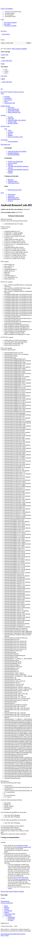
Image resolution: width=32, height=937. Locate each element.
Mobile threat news (13, 197)
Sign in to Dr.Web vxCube (15, 137)
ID (23, 92)
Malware (10, 164)
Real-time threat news (14, 199)
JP (14, 92)
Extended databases (13, 153)
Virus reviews (12, 194)
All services (11, 107)
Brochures (11, 179)
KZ (16, 92)
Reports (10, 133)
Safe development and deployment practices (13, 934)
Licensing (10, 132)
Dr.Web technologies (14, 154)
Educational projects (13, 183)
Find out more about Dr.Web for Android (12, 891)
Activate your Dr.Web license (13, 11)
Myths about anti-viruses (15, 189)
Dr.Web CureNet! (13, 123)
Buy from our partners (10, 22)
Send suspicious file (13, 109)
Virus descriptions (13, 141)
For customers (8, 910)
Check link (11, 118)
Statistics (10, 135)
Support (6, 909)
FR (11, 92)
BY (21, 92)
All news (10, 200)
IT (13, 92)
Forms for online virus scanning (17, 120)
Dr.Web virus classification (15, 161)
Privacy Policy (5, 935)
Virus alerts (11, 196)
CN (4, 92)
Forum (2, 63)
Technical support (10, 13)
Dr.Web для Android (21, 879)
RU (2, 92)
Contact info (7, 915)
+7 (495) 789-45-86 (6, 60)
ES (9, 92)
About (9, 130)
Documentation (9, 15)
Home (6, 906)
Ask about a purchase (10, 25)
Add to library (6, 34)
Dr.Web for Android (23, 847)
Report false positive (13, 110)
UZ (19, 92)
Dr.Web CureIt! (12, 121)
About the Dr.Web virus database (17, 151)
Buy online (7, 24)
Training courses (12, 181)
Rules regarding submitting (19, 48)
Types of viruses (12, 163)
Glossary (10, 172)
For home (7, 96)
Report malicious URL (14, 112)
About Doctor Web (9, 103)
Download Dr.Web (10, 16)
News (6, 101)
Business (6, 907)
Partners (6, 912)
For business (7, 98)
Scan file (10, 117)
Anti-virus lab (8, 99)
